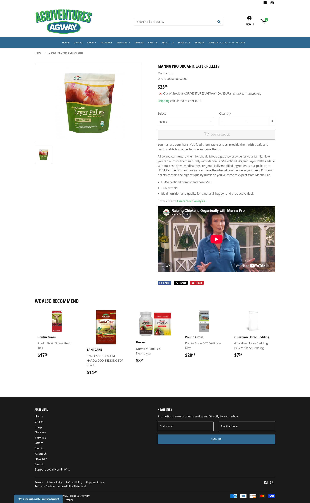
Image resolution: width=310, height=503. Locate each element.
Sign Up (216, 439)
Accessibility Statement (72, 486)
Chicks (78, 42)
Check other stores (247, 93)
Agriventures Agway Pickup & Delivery (67, 495)
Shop (90, 42)
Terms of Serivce (45, 486)
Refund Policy (74, 482)
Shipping (164, 101)
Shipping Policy (95, 482)
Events (152, 42)
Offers (139, 42)
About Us (167, 42)
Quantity (225, 114)
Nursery (106, 42)
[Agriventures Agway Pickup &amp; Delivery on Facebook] (265, 3)
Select (162, 114)
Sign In (250, 24)
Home (66, 42)
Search (199, 42)
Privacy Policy (54, 482)
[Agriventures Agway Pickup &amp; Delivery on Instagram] (272, 3)
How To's (184, 42)
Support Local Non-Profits (226, 42)
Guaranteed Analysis (191, 201)
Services (122, 42)
